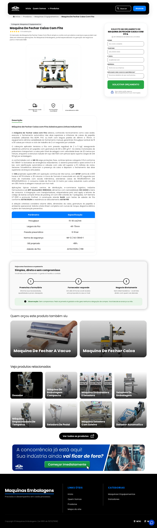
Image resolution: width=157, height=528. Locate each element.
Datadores (113, 499)
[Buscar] (118, 8)
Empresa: (110, 64)
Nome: (109, 40)
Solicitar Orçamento (125, 84)
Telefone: (111, 48)
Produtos (54, 8)
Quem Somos (39, 8)
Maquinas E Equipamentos (121, 494)
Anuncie (140, 8)
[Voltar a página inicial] (15, 8)
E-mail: (110, 56)
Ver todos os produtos (76, 436)
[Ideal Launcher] (78, 457)
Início (28, 8)
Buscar (123, 8)
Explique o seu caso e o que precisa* (121, 72)
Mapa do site (74, 509)
